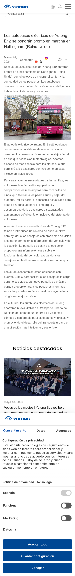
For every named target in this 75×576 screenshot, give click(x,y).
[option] (37, 389)
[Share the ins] (41, 58)
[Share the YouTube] (36, 61)
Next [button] (71, 389)
